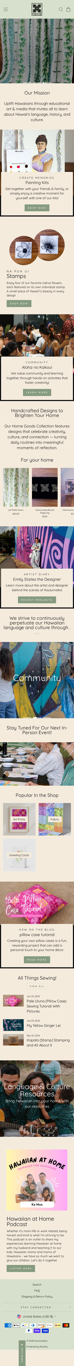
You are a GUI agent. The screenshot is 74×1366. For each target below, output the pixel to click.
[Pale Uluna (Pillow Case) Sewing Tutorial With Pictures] (13, 1000)
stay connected (36, 1307)
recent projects (37, 599)
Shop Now (37, 207)
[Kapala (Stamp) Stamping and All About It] (13, 1040)
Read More (37, 959)
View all (37, 986)
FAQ (37, 1290)
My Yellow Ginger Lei (44, 1025)
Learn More (37, 392)
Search (37, 1284)
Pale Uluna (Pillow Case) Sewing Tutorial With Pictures (46, 1006)
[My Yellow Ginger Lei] (13, 1025)
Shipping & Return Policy (37, 1296)
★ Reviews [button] (22, 1353)
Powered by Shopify (37, 1346)
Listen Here (21, 1268)
